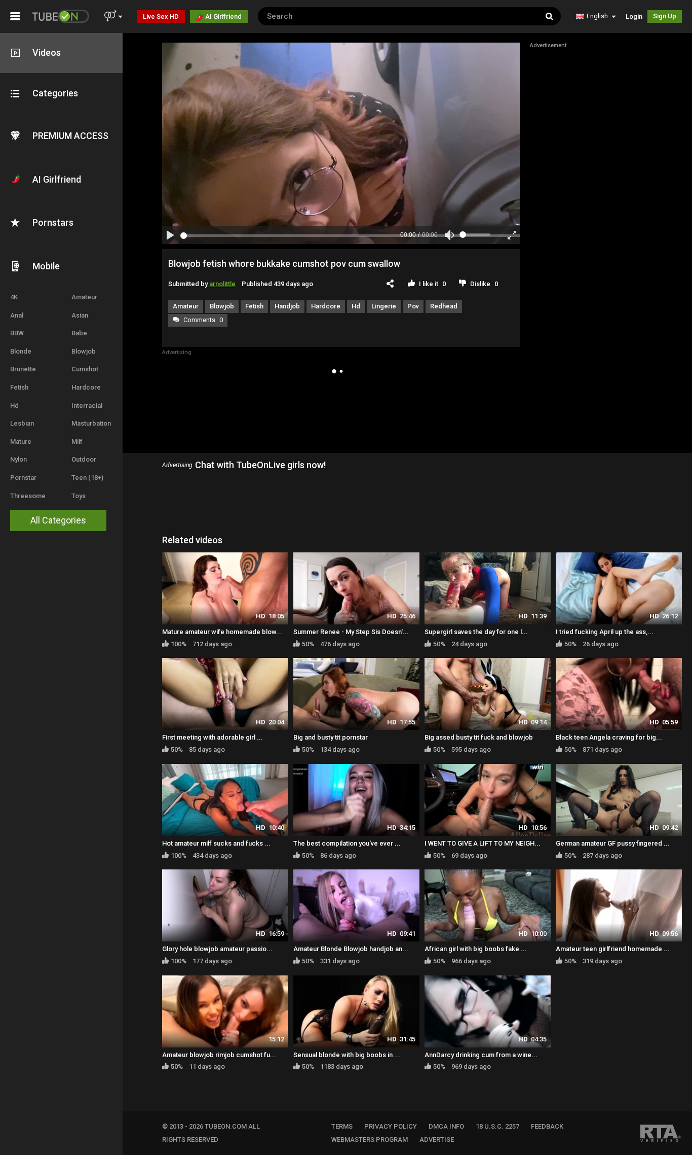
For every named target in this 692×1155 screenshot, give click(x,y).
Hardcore (86, 387)
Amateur (84, 297)
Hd (14, 405)
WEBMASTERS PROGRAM (369, 1139)
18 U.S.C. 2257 (497, 1126)
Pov (413, 306)
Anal (16, 315)
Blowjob (83, 351)
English (597, 16)
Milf (77, 441)
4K (14, 297)
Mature (20, 441)
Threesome (28, 496)
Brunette (23, 369)
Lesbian (22, 423)
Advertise (436, 1139)
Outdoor (83, 459)
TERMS (342, 1126)
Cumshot (84, 369)
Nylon (18, 459)
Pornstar (23, 477)
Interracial (86, 405)
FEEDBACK (547, 1126)
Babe (79, 333)
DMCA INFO (446, 1126)
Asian (79, 315)
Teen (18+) (87, 477)
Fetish (19, 387)
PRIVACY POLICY (390, 1126)
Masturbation (91, 423)
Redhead (443, 306)
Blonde (20, 351)
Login (634, 16)
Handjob (287, 306)
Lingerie (383, 306)
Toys (78, 496)
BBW (17, 333)
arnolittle (222, 284)
